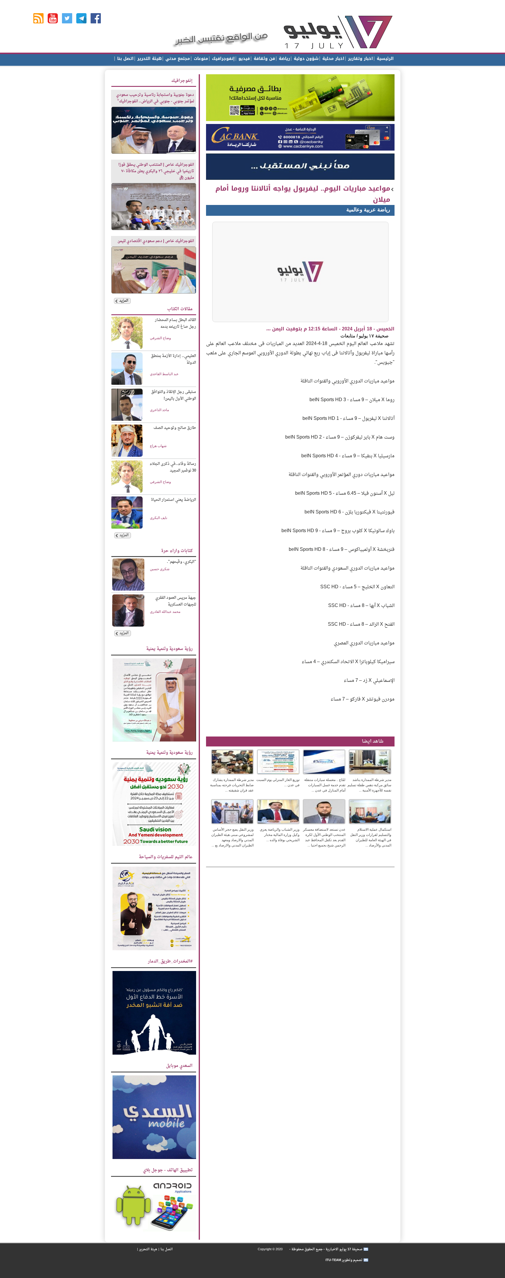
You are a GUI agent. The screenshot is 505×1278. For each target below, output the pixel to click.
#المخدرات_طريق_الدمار (170, 961)
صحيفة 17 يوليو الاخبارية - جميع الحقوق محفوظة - (325, 1249)
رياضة (283, 59)
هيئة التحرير (149, 59)
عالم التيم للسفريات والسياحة (166, 857)
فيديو (243, 59)
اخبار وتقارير (360, 59)
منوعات (200, 59)
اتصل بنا (125, 59)
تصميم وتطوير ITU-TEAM (344, 1260)
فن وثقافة (263, 59)
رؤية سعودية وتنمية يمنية (169, 649)
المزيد (123, 300)
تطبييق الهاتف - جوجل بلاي (168, 1170)
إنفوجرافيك (222, 59)
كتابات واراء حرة (177, 551)
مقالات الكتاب (180, 309)
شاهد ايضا (372, 741)
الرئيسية (384, 59)
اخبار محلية (332, 59)
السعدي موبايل (179, 1066)
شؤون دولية (305, 59)
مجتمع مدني (177, 59)
